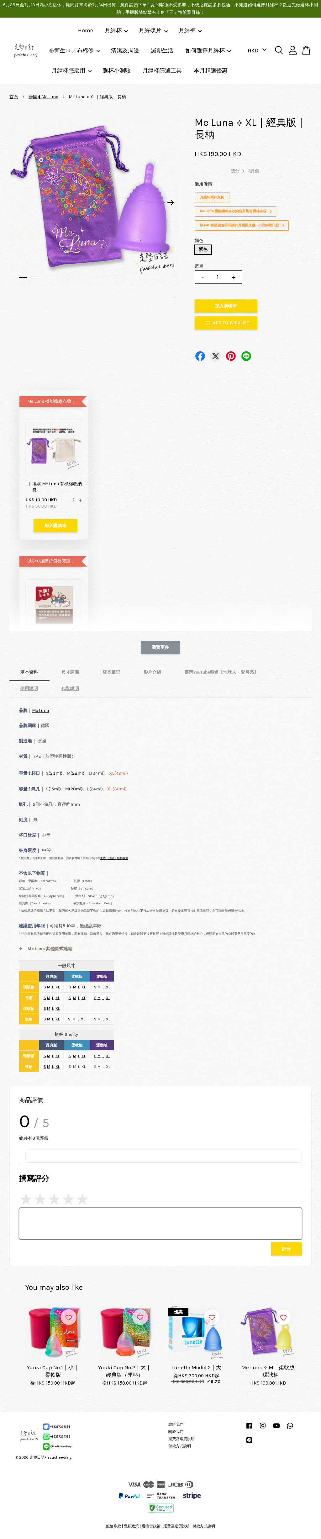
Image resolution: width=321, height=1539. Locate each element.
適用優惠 (203, 184)
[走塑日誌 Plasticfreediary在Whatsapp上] (290, 1429)
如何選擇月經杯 (205, 50)
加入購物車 (55, 525)
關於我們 (175, 1431)
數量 (199, 265)
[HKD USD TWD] (256, 51)
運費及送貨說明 (181, 1439)
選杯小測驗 (117, 70)
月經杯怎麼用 (68, 70)
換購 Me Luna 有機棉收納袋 (57, 487)
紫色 (203, 249)
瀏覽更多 (160, 647)
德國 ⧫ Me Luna (43, 97)
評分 (286, 1248)
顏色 (199, 240)
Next (170, 203)
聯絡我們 (175, 1424)
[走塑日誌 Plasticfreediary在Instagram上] (262, 1429)
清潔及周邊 (125, 50)
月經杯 (113, 30)
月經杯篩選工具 (162, 70)
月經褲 (187, 30)
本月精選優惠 (211, 70)
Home (85, 30)
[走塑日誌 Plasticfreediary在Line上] (249, 1443)
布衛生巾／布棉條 (71, 50)
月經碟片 (150, 30)
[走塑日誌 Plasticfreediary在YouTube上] (276, 1429)
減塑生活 (162, 50)
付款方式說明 (179, 1446)
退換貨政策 (151, 1526)
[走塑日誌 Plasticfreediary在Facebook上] (249, 1429)
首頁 (13, 97)
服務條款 (113, 1526)
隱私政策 (131, 1526)
